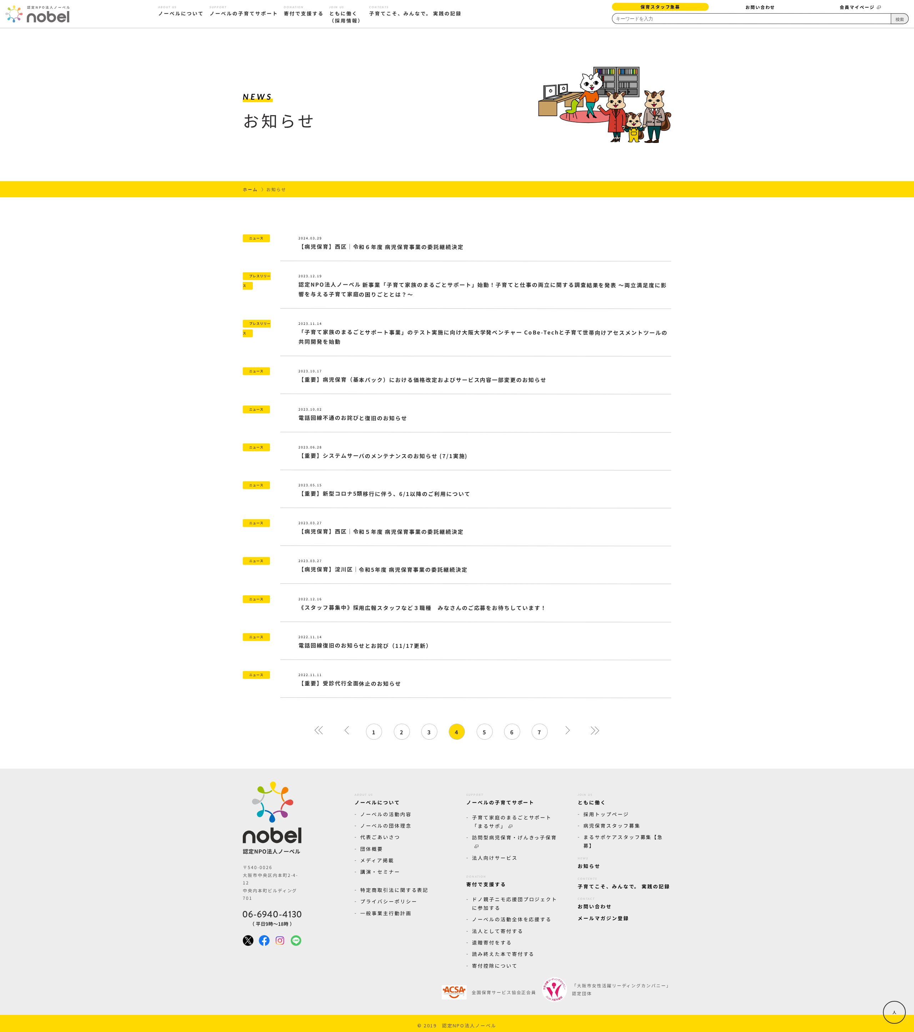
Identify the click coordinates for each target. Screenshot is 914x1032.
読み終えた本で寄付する (503, 953)
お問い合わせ (760, 7)
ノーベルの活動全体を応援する (512, 919)
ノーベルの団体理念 (386, 825)
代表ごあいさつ (380, 836)
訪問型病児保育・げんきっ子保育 (514, 837)
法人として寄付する (497, 930)
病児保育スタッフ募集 (612, 825)
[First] (319, 732)
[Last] (595, 732)
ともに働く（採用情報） (347, 15)
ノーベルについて (181, 11)
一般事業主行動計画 (386, 912)
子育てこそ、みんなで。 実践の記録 (415, 11)
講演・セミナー (380, 871)
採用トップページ (606, 814)
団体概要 (371, 848)
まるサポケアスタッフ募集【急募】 (623, 841)
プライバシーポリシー (388, 901)
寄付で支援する (304, 11)
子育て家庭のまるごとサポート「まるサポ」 (512, 821)
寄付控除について (495, 965)
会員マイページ (857, 7)
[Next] (567, 732)
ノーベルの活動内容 (386, 814)
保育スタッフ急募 (660, 7)
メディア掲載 (377, 860)
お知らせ (589, 863)
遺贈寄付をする (492, 942)
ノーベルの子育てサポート (244, 11)
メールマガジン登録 (603, 918)
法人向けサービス (495, 857)
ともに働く (592, 799)
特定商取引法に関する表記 (394, 889)
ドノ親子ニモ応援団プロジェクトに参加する (514, 903)
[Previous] (346, 732)
